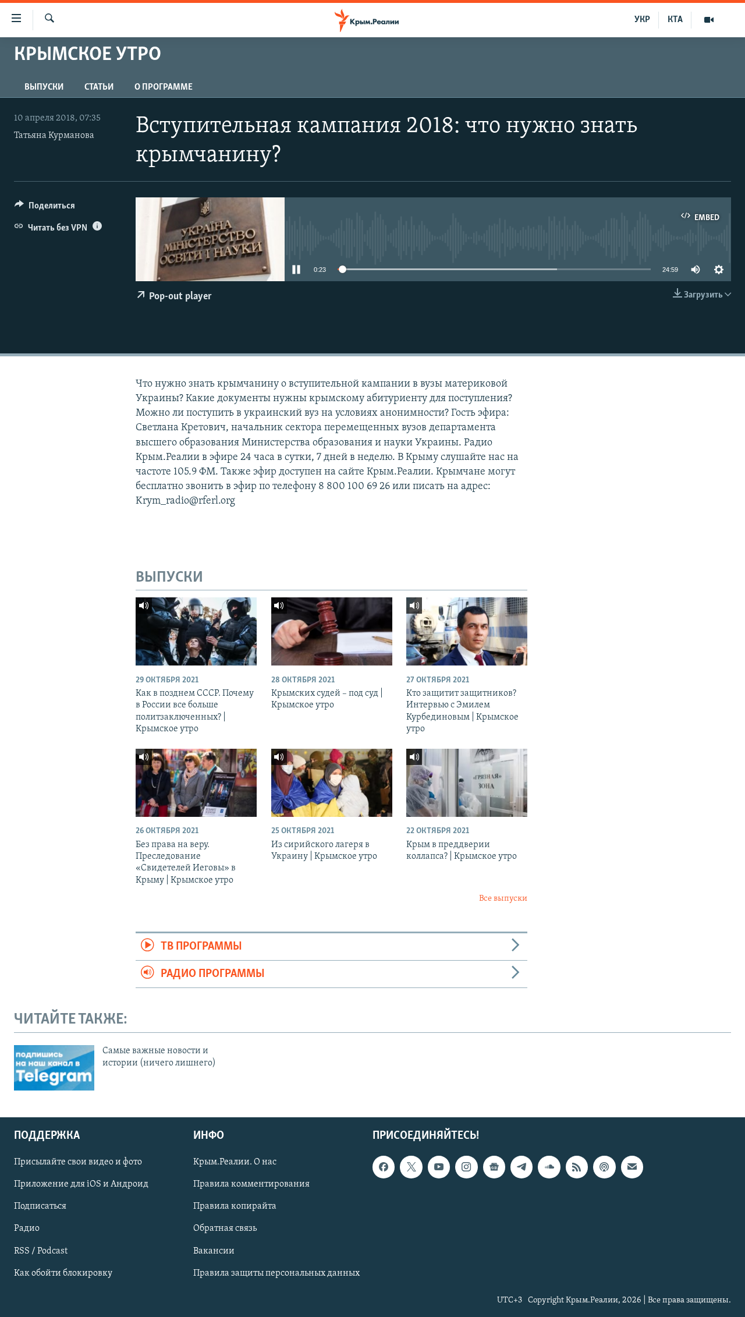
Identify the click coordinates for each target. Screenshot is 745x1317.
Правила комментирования (251, 1184)
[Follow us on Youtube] (439, 1167)
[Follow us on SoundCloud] (549, 1167)
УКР (642, 19)
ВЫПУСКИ (43, 87)
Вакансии (214, 1250)
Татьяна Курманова (54, 135)
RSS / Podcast (41, 1250)
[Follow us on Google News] (494, 1167)
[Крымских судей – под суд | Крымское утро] (331, 631)
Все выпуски (503, 898)
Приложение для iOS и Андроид (81, 1184)
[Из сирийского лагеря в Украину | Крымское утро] (331, 783)
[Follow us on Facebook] (383, 1167)
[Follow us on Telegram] (521, 1167)
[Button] (45, 208)
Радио (27, 1228)
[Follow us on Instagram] (466, 1167)
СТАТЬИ (98, 87)
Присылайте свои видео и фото (78, 1162)
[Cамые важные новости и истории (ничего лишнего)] (54, 1068)
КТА (675, 19)
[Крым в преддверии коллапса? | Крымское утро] (466, 783)
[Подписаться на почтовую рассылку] (632, 1167)
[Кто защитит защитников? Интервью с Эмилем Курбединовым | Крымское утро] (466, 631)
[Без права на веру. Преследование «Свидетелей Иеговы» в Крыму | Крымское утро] (196, 783)
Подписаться (40, 1206)
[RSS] (577, 1167)
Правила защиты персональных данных (276, 1273)
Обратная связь (225, 1228)
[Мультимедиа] (708, 20)
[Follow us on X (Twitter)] (411, 1167)
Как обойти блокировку (63, 1273)
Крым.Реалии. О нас (234, 1162)
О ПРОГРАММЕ (163, 87)
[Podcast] (604, 1167)
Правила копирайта (234, 1206)
